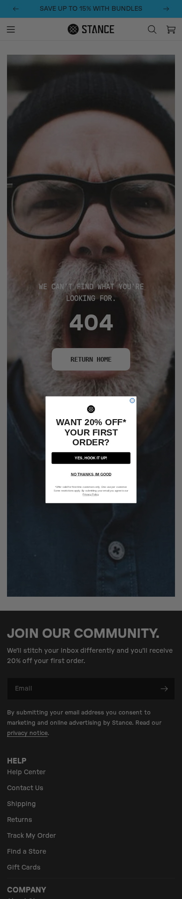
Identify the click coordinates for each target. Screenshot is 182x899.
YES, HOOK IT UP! (91, 458)
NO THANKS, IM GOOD (91, 474)
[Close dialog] (132, 400)
